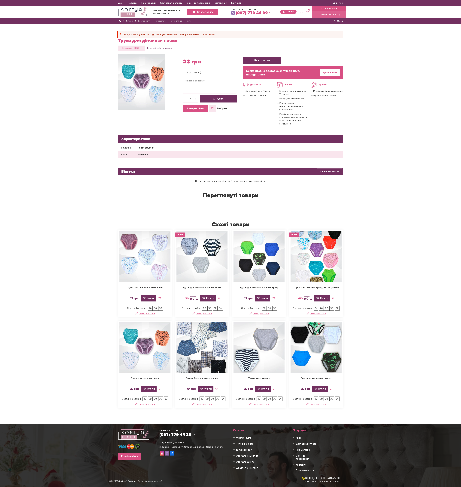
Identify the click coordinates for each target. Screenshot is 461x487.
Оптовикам (221, 3)
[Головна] (119, 20)
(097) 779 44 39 (252, 12)
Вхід (301, 12)
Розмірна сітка (195, 108)
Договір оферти (305, 470)
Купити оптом (262, 60)
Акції (120, 3)
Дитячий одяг (165, 48)
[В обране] (159, 298)
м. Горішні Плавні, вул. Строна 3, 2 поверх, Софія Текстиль (191, 447)
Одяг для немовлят (247, 455)
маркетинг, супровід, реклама (322, 481)
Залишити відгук (329, 171)
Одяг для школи (245, 461)
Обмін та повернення (198, 3)
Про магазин (148, 3)
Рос (341, 3)
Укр (335, 3)
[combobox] (209, 72)
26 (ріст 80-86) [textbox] (193, 72)
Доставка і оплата (306, 443)
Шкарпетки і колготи (247, 467)
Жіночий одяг (243, 437)
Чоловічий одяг (244, 443)
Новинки (132, 3)
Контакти (236, 3)
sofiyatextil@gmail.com (171, 442)
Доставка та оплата (171, 3)
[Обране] (307, 12)
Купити (220, 98)
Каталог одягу (205, 12)
